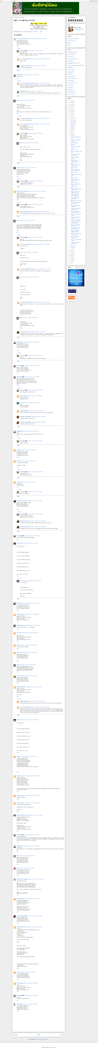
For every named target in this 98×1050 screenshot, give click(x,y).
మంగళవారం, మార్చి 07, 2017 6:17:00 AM (31, 365)
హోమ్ (38, 1034)
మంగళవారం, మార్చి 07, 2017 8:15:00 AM (30, 543)
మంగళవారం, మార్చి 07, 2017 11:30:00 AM (37, 701)
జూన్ (72, 129)
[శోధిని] (71, 299)
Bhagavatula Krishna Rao (22, 815)
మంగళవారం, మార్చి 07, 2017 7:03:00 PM (30, 317)
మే (71, 131)
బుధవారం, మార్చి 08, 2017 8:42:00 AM (38, 416)
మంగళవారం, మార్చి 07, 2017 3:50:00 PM (32, 775)
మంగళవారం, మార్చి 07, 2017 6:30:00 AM (31, 431)
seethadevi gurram (20, 775)
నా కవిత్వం (70, 87)
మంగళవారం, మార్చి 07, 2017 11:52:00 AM (30, 277)
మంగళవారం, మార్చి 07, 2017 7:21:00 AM (35, 514)
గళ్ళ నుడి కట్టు (70, 69)
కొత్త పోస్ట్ (15, 1034)
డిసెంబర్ (72, 118)
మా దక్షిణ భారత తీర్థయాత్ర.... (75, 220)
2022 (71, 108)
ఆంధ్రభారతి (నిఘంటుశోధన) (73, 38)
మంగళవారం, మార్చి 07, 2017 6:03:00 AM (38, 191)
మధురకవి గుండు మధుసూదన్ (22, 879)
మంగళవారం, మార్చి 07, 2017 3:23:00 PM (28, 756)
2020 (71, 111)
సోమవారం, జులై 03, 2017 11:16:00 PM (31, 983)
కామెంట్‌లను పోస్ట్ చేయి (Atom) (43, 1039)
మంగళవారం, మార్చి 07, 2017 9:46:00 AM (32, 402)
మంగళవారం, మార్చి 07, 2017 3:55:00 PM (32, 795)
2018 (71, 115)
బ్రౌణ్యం (69, 42)
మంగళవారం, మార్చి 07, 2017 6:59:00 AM (35, 133)
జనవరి (72, 247)
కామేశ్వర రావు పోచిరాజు (24, 410)
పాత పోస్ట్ (62, 1034)
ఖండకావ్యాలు (70, 76)
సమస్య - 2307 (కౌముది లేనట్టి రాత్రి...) (75, 206)
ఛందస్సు (69, 85)
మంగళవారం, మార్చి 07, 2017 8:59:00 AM (32, 625)
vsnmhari (19, 167)
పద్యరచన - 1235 (73, 149)
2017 (71, 117)
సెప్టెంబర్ (72, 124)
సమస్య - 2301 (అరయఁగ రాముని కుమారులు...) (75, 228)
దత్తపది (69, 60)
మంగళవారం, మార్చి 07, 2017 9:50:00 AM (33, 580)
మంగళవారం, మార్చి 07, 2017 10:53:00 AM (30, 252)
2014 (71, 253)
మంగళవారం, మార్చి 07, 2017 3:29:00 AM (34, 91)
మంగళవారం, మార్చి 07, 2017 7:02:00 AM (28, 482)
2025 (71, 102)
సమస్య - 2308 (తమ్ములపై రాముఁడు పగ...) (75, 203)
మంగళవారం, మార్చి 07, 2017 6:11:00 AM (27, 220)
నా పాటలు (70, 80)
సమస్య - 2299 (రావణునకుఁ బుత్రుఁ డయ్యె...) (75, 234)
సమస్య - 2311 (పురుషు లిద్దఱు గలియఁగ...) (74, 192)
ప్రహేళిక (69, 74)
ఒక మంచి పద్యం (71, 93)
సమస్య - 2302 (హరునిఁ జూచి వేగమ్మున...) (75, 222)
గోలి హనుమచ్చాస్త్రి (23, 395)
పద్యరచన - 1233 (73, 167)
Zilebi (18, 100)
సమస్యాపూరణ (71, 91)
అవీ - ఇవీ (70, 56)
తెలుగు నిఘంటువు (71, 40)
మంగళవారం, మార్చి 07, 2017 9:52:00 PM (37, 331)
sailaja (18, 664)
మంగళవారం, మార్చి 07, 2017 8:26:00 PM (42, 707)
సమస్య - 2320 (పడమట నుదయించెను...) (75, 155)
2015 (71, 251)
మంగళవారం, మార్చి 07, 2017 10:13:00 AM (29, 645)
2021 (71, 109)
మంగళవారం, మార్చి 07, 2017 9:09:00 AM (37, 526)
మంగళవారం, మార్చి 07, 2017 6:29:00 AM (31, 376)
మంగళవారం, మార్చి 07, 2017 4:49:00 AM (27, 100)
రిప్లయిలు (19, 48)
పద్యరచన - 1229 (73, 186)
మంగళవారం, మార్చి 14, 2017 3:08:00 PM (34, 926)
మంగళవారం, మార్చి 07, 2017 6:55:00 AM (42, 58)
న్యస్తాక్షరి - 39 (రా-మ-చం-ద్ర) (75, 200)
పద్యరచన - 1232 (73, 172)
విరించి (18, 855)
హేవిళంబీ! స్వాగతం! (74, 142)
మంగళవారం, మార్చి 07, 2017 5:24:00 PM (41, 211)
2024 (71, 104)
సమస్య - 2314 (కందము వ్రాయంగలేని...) (75, 180)
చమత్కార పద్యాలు (71, 58)
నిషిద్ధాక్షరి (69, 71)
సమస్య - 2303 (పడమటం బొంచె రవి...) (75, 218)
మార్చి (72, 135)
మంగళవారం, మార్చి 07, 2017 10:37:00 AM (29, 675)
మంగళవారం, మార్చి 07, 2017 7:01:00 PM (35, 815)
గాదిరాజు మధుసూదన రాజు (21, 926)
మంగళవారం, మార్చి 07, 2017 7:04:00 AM (35, 237)
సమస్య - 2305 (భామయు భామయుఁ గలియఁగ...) (75, 212)
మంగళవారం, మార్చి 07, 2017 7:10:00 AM (34, 500)
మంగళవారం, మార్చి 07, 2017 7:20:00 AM (31, 535)
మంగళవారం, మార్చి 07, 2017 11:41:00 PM (32, 898)
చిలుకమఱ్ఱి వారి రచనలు (72, 63)
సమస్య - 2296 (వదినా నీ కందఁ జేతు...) (75, 243)
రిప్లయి (18, 45)
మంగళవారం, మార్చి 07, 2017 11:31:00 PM (35, 879)
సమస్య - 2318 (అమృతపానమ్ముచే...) (75, 160)
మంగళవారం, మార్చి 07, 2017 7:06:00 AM (35, 355)
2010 (71, 261)
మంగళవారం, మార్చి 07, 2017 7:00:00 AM (35, 180)
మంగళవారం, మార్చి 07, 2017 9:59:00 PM (27, 868)
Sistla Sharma (19, 632)
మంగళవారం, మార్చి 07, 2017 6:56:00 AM (28, 449)
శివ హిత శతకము (20, 1004)
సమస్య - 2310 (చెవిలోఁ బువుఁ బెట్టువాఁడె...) (74, 195)
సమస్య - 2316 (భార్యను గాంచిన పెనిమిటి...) (75, 170)
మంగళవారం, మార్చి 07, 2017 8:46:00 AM (31, 614)
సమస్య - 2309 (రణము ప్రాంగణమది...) (74, 198)
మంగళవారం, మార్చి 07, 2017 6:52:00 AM (42, 124)
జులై (72, 127)
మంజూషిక (18, 449)
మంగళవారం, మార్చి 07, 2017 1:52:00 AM (42, 83)
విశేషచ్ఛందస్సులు (71, 82)
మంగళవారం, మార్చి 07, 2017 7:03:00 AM (35, 204)
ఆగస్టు (72, 126)
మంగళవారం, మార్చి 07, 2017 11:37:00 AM (42, 268)
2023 (71, 106)
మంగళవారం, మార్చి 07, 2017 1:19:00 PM (30, 719)
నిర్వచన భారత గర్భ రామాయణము (74, 65)
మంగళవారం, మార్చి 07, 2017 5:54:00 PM (42, 302)
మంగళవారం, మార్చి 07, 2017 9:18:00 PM (36, 410)
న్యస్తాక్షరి (69, 67)
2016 (71, 250)
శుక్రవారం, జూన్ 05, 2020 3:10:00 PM (30, 1004)
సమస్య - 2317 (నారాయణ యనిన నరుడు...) (75, 165)
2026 (71, 100)
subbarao (19, 675)
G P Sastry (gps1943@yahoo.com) (24, 38)
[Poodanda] (72, 292)
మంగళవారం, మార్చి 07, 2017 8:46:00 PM (31, 845)
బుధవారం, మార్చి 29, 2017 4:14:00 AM (28, 972)
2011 (71, 259)
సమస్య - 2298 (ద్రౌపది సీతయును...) (74, 237)
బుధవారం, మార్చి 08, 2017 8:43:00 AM (35, 915)
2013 (71, 255)
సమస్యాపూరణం (71, 52)
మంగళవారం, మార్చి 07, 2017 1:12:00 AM (38, 38)
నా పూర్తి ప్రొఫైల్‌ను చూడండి (79, 29)
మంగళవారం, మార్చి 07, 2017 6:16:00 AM (31, 342)
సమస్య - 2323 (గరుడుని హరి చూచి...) (75, 140)
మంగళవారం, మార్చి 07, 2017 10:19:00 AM (29, 652)
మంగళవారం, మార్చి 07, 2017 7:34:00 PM (31, 834)
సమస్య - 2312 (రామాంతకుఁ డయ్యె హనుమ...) (75, 189)
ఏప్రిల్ (72, 133)
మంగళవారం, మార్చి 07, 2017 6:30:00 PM (32, 802)
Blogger (50, 1047)
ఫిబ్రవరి (72, 245)
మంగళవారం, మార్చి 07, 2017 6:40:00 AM (42, 118)
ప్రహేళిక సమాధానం (71, 78)
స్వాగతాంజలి (72, 144)
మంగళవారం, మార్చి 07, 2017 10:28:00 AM (28, 664)
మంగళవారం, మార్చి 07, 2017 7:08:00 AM (35, 471)
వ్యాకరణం (70, 89)
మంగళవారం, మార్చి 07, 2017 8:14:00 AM (34, 395)
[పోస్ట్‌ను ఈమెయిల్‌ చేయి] (41, 31)
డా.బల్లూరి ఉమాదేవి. (20, 898)
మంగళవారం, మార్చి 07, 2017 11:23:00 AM (33, 686)
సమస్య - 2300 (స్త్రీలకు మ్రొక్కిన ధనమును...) (74, 231)
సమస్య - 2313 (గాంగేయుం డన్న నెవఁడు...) (75, 184)
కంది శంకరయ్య (22, 50)
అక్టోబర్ (72, 122)
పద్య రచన (70, 54)
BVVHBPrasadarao (20, 603)
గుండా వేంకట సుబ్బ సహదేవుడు (25, 416)
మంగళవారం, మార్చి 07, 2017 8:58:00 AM (37, 520)
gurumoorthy (19, 543)
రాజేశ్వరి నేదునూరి (20, 74)
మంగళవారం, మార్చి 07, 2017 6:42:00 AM (35, 50)
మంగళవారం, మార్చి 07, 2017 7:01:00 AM (28, 460)
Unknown (19, 645)
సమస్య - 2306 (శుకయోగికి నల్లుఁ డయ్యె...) (75, 209)
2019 (71, 113)
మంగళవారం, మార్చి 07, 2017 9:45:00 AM (42, 244)
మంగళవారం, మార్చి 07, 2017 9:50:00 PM (37, 65)
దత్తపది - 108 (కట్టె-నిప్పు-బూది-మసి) (75, 225)
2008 (71, 262)
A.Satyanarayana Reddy (25, 65)
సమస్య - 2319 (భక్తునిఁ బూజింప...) (74, 158)
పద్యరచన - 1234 (73, 163)
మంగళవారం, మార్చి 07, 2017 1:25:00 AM (31, 74)
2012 (71, 257)
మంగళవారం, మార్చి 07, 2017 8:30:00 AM (30, 142)
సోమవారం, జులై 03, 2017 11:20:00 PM (31, 995)
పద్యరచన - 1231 (73, 177)
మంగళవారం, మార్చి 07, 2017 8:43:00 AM (32, 603)
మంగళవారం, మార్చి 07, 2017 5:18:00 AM (28, 167)
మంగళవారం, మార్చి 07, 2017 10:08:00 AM (31, 632)
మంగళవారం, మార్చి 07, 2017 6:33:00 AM (35, 390)
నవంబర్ (72, 120)
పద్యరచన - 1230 (73, 182)
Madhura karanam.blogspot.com (23, 191)
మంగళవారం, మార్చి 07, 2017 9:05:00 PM (27, 855)
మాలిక (69, 45)
